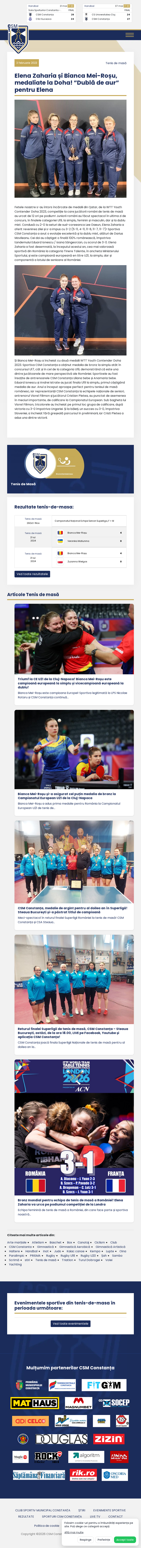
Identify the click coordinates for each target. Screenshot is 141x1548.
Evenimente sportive (109, 1510)
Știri (81, 1510)
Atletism (38, 1242)
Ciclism (100, 1242)
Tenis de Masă (23, 484)
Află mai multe (74, 1532)
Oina (123, 1251)
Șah (104, 1256)
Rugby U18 (68, 1256)
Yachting (15, 1264)
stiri (27, 1260)
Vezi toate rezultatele (32, 574)
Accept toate (125, 1540)
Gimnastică (45, 1247)
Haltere (14, 1251)
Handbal (33, 6)
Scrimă (14, 1260)
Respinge (85, 1540)
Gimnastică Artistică (110, 1247)
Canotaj (83, 1242)
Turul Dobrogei (89, 1260)
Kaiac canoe (75, 1251)
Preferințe (104, 1540)
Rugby (50, 1256)
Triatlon (67, 1260)
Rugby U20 (88, 1256)
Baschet (56, 1242)
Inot (46, 1251)
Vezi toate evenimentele (70, 1324)
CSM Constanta (20, 1247)
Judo (57, 1251)
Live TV (95, 1516)
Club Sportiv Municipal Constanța (42, 1510)
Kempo (95, 1251)
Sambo (117, 1256)
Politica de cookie (46, 1526)
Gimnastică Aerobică (74, 1247)
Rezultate (26, 1516)
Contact (115, 1516)
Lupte (110, 1251)
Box (69, 1242)
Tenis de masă (116, 63)
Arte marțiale (16, 1242)
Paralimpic (16, 1256)
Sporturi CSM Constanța (62, 1516)
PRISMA (35, 1256)
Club (113, 1242)
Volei (108, 1260)
